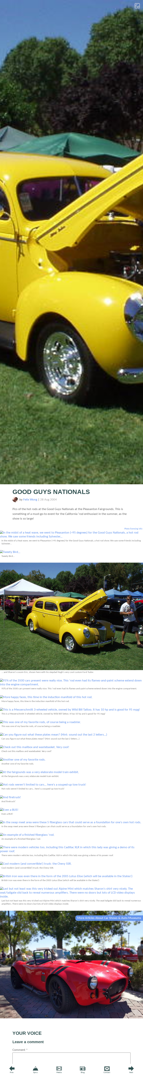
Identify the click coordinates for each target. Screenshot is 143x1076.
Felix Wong (30, 499)
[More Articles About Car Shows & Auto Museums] (71, 1017)
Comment (20, 1050)
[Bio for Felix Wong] (15, 501)
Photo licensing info (133, 529)
